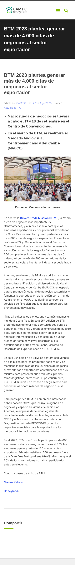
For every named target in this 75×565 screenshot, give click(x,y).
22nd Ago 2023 (42, 103)
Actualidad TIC (12, 107)
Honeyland (11, 491)
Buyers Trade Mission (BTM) (39, 218)
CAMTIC (21, 103)
